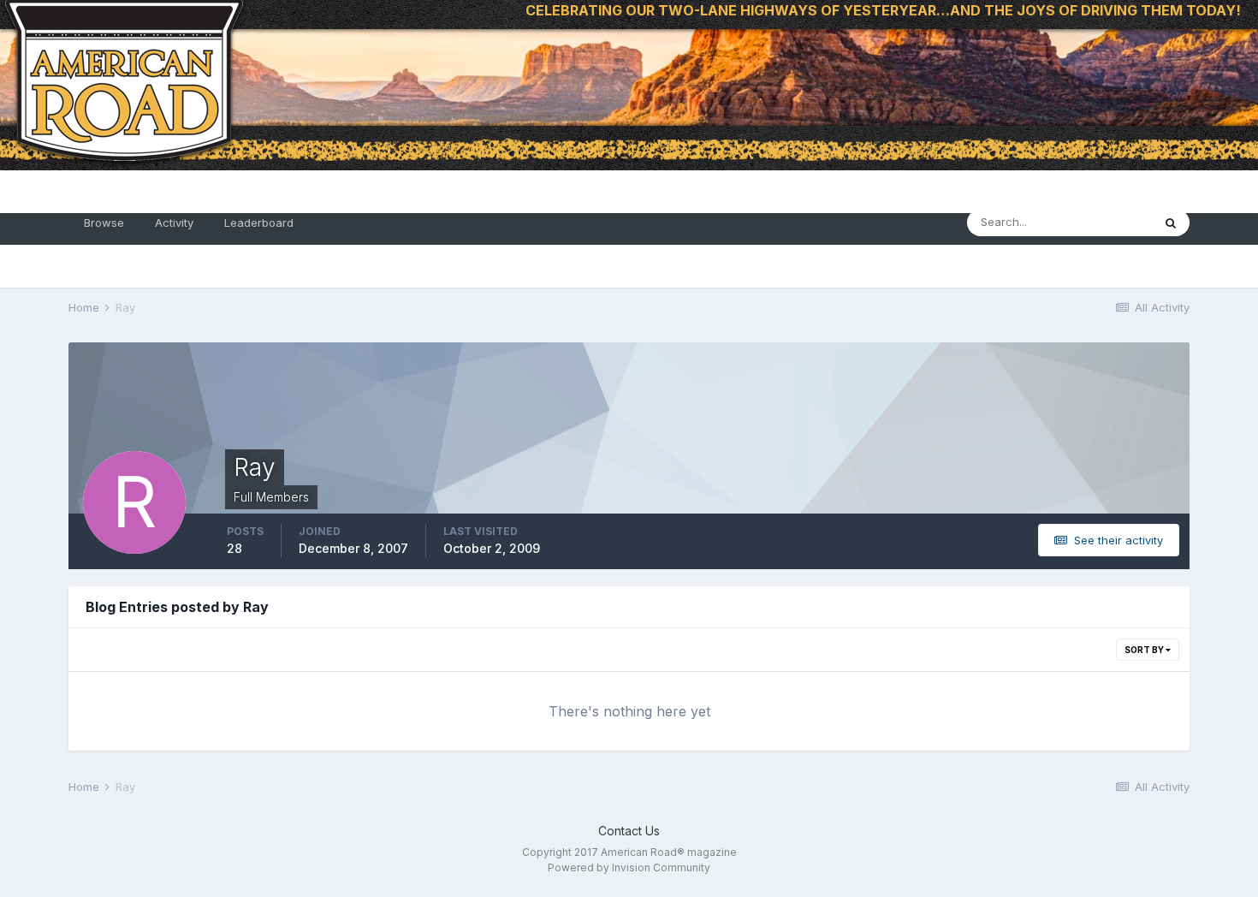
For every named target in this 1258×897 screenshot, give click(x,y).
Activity (174, 222)
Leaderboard (259, 222)
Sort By (1145, 650)
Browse (104, 222)
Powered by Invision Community (629, 867)
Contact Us (629, 830)
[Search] (1171, 222)
